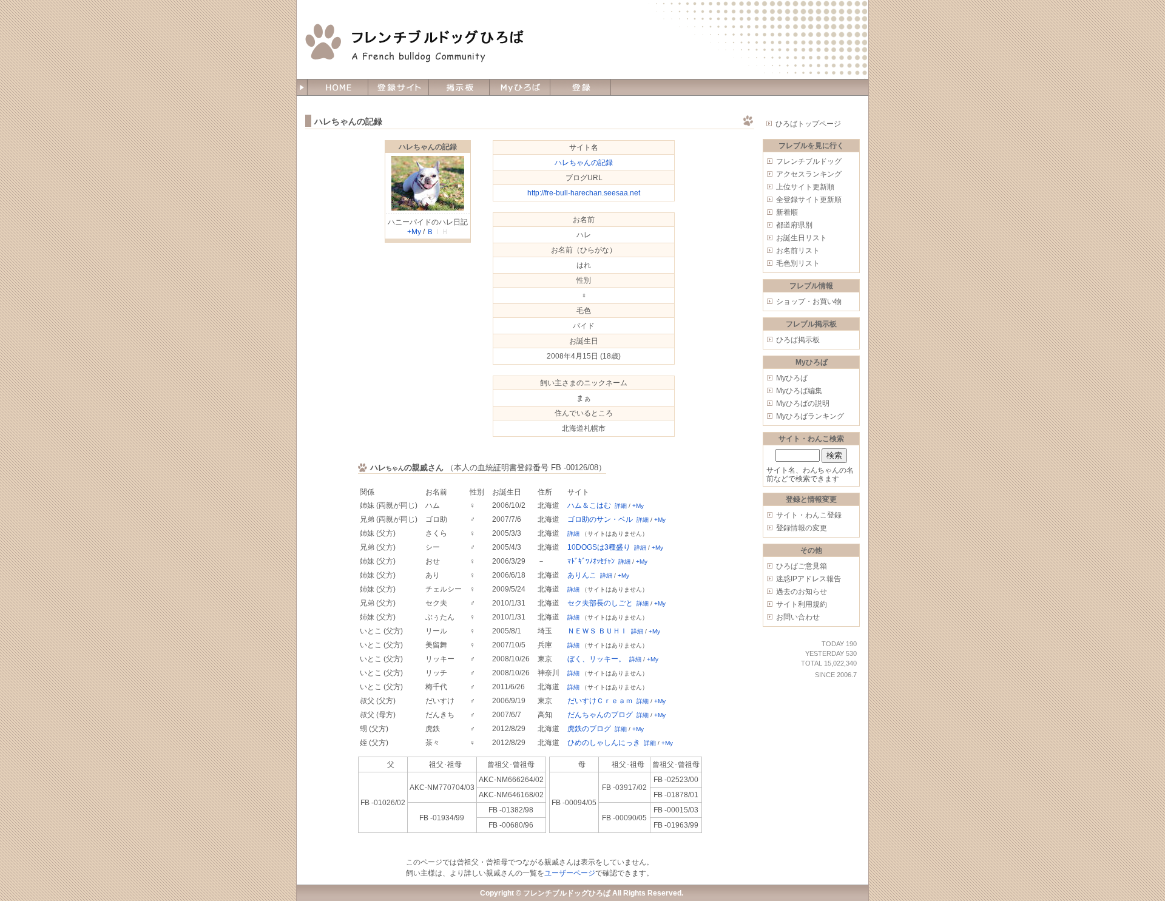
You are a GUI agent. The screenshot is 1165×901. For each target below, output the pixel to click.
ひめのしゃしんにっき (603, 742)
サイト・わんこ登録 (809, 515)
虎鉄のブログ (589, 728)
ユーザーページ (569, 873)
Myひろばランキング (810, 416)
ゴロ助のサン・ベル (600, 519)
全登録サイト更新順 (809, 199)
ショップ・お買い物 (809, 301)
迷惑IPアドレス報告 (808, 579)
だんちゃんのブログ (600, 714)
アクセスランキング (809, 174)
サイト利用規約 (801, 604)
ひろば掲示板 (798, 340)
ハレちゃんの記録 (428, 147)
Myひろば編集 (799, 390)
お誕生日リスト (801, 238)
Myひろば (792, 378)
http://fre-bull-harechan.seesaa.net (583, 193)
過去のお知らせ (801, 591)
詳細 (621, 505)
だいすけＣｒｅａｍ (600, 701)
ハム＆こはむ (589, 505)
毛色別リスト (798, 263)
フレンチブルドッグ (809, 161)
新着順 (787, 212)
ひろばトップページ (808, 124)
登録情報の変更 (801, 528)
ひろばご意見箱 (801, 566)
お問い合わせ (798, 617)
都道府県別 (794, 225)
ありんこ (581, 575)
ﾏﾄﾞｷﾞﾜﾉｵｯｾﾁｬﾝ (591, 561)
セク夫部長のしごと (600, 603)
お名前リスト (798, 250)
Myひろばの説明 (802, 403)
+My (414, 232)
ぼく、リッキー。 (596, 659)
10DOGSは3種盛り (598, 547)
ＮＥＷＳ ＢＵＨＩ (597, 631)
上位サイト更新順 (805, 187)
